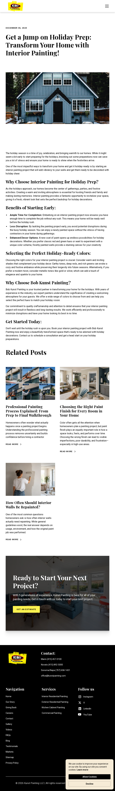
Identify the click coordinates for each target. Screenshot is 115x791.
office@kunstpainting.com (53, 676)
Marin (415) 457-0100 (51, 659)
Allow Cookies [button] (90, 777)
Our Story (10, 702)
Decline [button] (89, 784)
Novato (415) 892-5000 (52, 664)
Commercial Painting (52, 713)
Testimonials (12, 746)
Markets (9, 752)
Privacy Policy (12, 763)
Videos (9, 729)
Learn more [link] (82, 770)
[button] (106, 6)
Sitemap (10, 757)
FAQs (8, 735)
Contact (9, 718)
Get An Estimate (26, 609)
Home (8, 696)
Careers (9, 713)
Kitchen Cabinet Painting (53, 707)
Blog (8, 741)
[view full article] (30, 383)
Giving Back (11, 707)
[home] (15, 6)
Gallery (9, 724)
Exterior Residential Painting (55, 702)
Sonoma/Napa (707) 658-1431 (55, 670)
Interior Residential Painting (55, 696)
